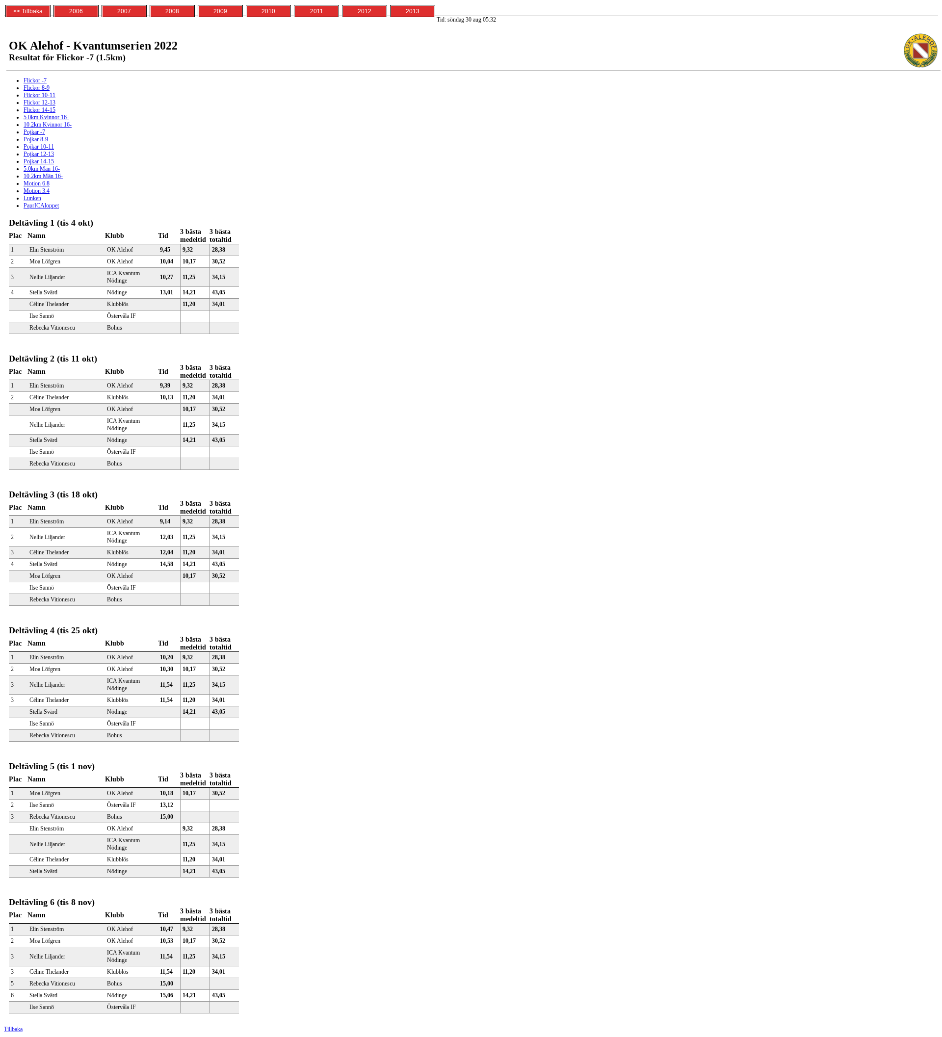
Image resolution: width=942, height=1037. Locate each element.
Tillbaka (13, 1029)
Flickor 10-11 (39, 95)
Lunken (32, 198)
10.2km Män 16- (43, 176)
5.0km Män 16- (42, 168)
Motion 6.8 (37, 183)
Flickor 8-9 (37, 87)
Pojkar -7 (34, 132)
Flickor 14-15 (39, 109)
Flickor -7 (35, 80)
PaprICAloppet (41, 205)
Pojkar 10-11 (39, 146)
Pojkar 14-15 (39, 161)
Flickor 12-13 (39, 102)
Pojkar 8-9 (36, 139)
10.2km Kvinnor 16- (48, 124)
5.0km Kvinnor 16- (46, 117)
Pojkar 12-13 (39, 154)
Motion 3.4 (37, 190)
